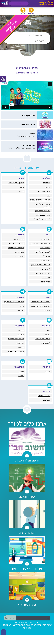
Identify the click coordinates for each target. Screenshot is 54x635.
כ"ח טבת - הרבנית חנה (16, 247)
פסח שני (21, 330)
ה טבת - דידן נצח (18, 239)
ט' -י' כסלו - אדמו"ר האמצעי (40, 243)
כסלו (48, 234)
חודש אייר (19, 325)
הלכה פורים (20, 310)
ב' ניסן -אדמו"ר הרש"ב (42, 338)
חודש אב (46, 391)
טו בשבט (47, 310)
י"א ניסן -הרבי (45, 343)
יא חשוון (21, 191)
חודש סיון (46, 366)
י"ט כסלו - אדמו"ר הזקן (42, 252)
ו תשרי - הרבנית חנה (43, 215)
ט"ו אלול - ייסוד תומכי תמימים (40, 200)
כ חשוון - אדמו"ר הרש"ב (16, 183)
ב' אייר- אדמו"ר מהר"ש (16, 338)
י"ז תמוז (21, 375)
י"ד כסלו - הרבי (45, 247)
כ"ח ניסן (47, 334)
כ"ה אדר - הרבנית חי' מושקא (14, 302)
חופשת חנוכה (45, 282)
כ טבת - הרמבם (18, 256)
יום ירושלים (20, 343)
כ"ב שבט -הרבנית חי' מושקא (40, 306)
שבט (48, 297)
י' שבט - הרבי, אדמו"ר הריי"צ (40, 302)
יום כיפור (47, 187)
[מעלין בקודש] (46, 4)
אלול (48, 195)
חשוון (21, 178)
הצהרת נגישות (35, 622)
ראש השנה (46, 183)
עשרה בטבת (19, 252)
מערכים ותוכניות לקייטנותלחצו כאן (11, 26)
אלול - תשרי (45, 178)
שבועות (47, 371)
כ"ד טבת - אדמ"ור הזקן (16, 243)
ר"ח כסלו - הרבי (45, 239)
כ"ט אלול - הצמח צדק (42, 210)
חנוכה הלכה (46, 277)
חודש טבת (19, 234)
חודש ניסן (46, 325)
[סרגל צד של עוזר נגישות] (3, 79)
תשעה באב (39, 40)
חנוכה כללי (46, 256)
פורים (22, 306)
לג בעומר (20, 334)
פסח (48, 330)
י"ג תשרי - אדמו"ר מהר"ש (41, 219)
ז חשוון (22, 187)
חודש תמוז (19, 366)
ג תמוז (21, 371)
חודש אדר (19, 297)
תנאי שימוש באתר (20, 622)
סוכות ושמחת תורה (44, 191)
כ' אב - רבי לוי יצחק (36, 35)
